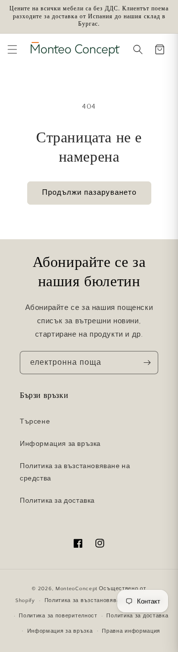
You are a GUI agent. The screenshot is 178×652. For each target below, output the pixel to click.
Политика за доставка (57, 501)
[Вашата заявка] (160, 49)
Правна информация (131, 631)
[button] (12, 49)
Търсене (35, 422)
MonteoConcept (76, 589)
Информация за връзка (60, 444)
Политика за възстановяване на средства (75, 472)
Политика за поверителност (58, 616)
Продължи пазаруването (89, 192)
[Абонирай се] (147, 362)
